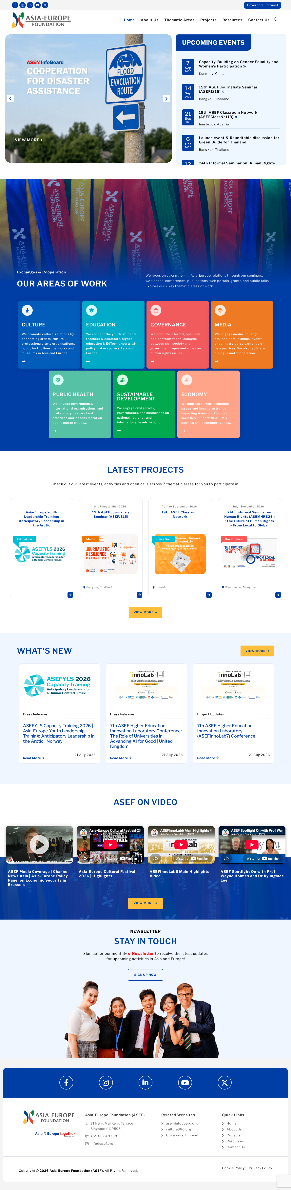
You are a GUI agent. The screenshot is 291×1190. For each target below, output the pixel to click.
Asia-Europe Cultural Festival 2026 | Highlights (107, 874)
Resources (232, 20)
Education (101, 325)
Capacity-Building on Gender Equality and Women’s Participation (239, 64)
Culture (33, 325)
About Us (149, 20)
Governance (168, 325)
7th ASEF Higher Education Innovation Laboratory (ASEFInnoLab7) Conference (226, 731)
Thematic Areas (179, 20)
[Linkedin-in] (30, 5)
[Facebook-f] (15, 5)
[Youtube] (37, 5)
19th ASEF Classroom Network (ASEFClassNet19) (228, 114)
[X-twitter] (45, 5)
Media (223, 325)
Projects (208, 20)
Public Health (73, 394)
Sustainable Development (136, 397)
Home (129, 20)
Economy (194, 394)
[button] (276, 19)
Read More (32, 758)
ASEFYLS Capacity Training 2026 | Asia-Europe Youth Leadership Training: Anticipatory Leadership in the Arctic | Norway (59, 733)
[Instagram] (22, 5)
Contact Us (258, 20)
